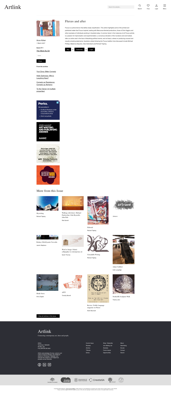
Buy (68, 49)
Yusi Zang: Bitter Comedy (46, 71)
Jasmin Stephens (41, 245)
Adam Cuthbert (118, 267)
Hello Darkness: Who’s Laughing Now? (45, 76)
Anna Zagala (40, 296)
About (122, 343)
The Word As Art (43, 51)
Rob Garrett (65, 220)
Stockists (105, 348)
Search (122, 352)
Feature (39, 55)
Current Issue (90, 343)
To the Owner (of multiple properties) (46, 90)
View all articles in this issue (47, 316)
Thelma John (116, 300)
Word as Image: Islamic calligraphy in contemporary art (72, 251)
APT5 (64, 292)
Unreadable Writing (93, 255)
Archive (88, 348)
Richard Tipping (41, 216)
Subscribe (79, 49)
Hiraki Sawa (41, 293)
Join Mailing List (107, 345)
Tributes (88, 350)
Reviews (88, 345)
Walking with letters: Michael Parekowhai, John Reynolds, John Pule (71, 215)
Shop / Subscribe (108, 343)
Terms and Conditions (70, 388)
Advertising (123, 345)
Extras (88, 352)
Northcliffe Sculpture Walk (121, 297)
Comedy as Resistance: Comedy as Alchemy (46, 83)
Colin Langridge (117, 270)
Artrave (115, 216)
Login (91, 49)
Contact (122, 350)
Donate (122, 348)
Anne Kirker (41, 40)
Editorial (90, 227)
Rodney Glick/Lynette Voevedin (47, 242)
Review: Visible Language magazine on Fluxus (95, 307)
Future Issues (107, 350)
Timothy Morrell (66, 295)
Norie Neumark (91, 310)
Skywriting (40, 213)
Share (40, 61)
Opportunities (107, 352)
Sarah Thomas (66, 255)
